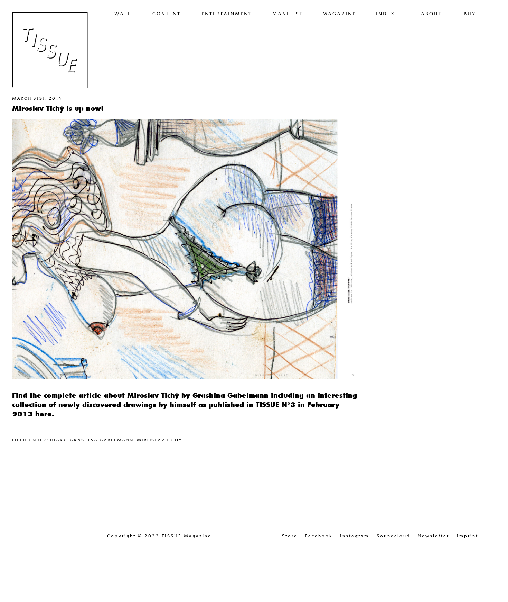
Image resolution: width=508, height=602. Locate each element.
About (431, 13)
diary (58, 440)
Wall (122, 13)
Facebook (318, 535)
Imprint (467, 535)
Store (290, 535)
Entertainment (226, 13)
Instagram (354, 535)
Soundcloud (393, 535)
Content (166, 13)
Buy (470, 13)
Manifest (287, 13)
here (43, 414)
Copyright (159, 535)
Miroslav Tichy (159, 440)
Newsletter (433, 535)
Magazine (339, 13)
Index (385, 13)
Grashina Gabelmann (101, 440)
